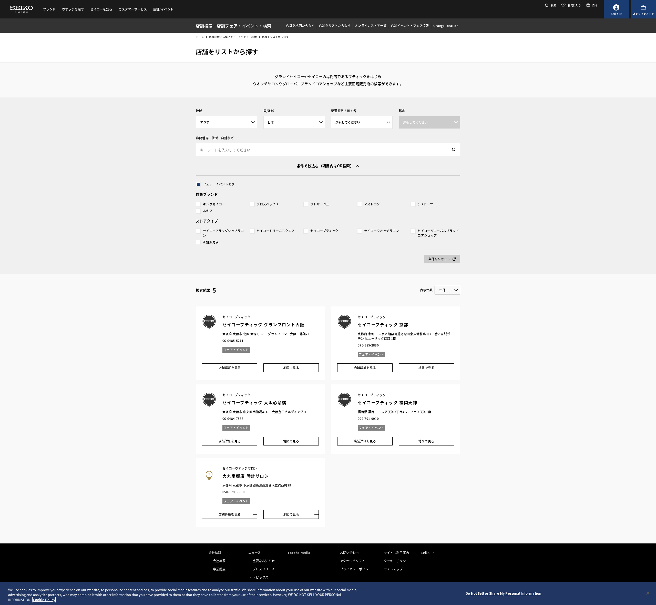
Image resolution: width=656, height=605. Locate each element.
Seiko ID (427, 552)
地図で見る (291, 367)
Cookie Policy (44, 599)
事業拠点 (219, 569)
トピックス (261, 577)
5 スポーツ (425, 204)
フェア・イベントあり (219, 184)
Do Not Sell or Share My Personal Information (503, 593)
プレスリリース (263, 569)
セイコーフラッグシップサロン (223, 233)
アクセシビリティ (352, 561)
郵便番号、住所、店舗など (215, 138)
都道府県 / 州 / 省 (343, 110)
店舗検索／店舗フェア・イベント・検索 (233, 37)
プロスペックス (268, 204)
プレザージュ (319, 204)
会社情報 (215, 552)
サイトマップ (393, 569)
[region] (328, 593)
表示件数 (426, 290)
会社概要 (219, 561)
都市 (402, 110)
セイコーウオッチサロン (381, 231)
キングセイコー (214, 204)
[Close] (647, 593)
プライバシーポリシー (356, 569)
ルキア (207, 211)
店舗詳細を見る (230, 367)
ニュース (254, 552)
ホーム (200, 37)
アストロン (372, 204)
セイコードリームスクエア (276, 231)
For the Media (299, 552)
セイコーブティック (324, 231)
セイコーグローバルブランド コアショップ (438, 233)
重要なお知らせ (264, 561)
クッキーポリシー (396, 561)
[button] (550, 5)
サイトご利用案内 (396, 552)
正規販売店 (211, 242)
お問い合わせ (349, 552)
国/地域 (268, 110)
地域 (199, 110)
